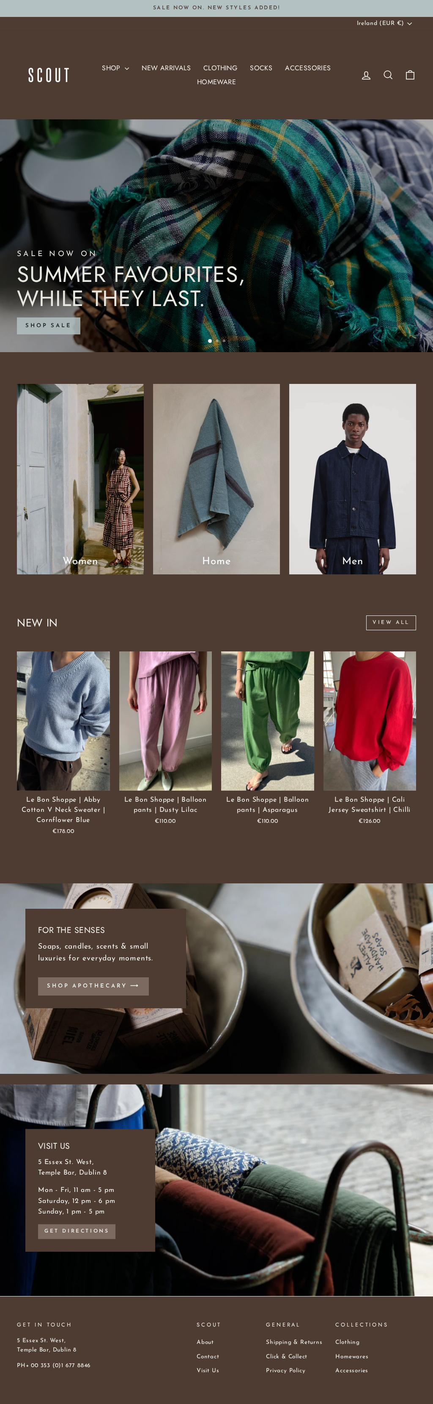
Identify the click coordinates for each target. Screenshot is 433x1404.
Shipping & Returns (294, 1342)
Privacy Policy (285, 1371)
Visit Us (208, 1371)
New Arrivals (166, 68)
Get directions (76, 1231)
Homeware (216, 82)
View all (391, 622)
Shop (112, 68)
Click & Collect (286, 1357)
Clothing (220, 68)
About (205, 1342)
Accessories (308, 68)
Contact (208, 1357)
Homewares (351, 1357)
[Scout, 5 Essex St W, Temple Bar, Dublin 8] (216, 1190)
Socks (261, 68)
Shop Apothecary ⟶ (93, 986)
